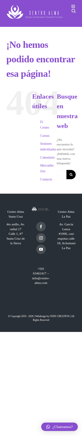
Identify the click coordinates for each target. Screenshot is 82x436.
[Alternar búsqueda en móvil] (73, 11)
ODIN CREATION (60, 316)
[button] (59, 427)
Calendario (47, 157)
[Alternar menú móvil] (73, 6)
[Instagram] (41, 238)
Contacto (46, 179)
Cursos (44, 135)
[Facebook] (41, 226)
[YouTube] (41, 249)
